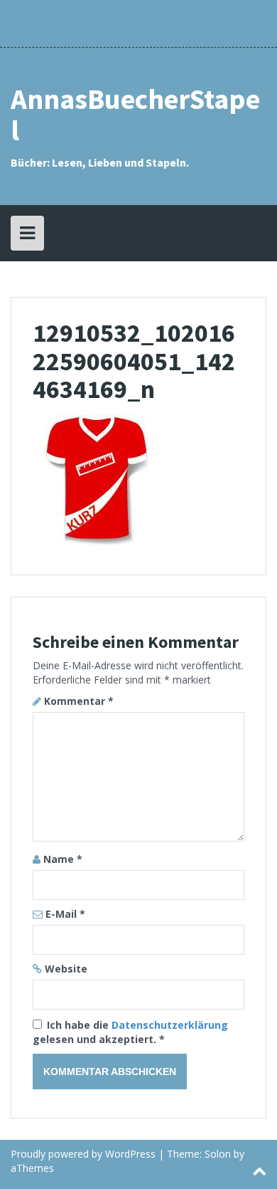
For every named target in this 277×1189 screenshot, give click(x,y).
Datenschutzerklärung (170, 1025)
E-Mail (65, 914)
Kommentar (79, 701)
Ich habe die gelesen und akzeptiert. (130, 1032)
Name (62, 859)
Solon (218, 1154)
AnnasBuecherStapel (135, 114)
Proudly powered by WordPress (83, 1154)
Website (66, 968)
